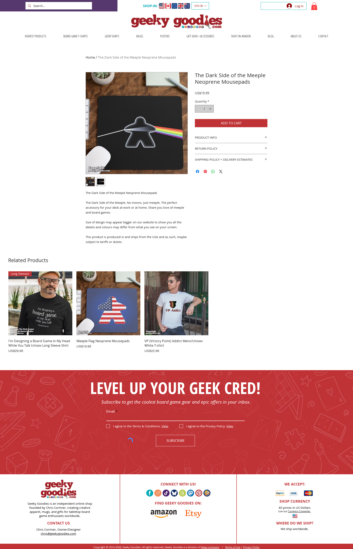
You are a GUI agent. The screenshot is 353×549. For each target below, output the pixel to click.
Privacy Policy (251, 547)
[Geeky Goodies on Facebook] (149, 493)
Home (90, 57)
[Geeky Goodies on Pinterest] (198, 493)
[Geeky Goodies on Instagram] (157, 493)
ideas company (210, 547)
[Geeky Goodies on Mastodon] (190, 493)
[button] (200, 6)
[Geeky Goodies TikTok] (166, 493)
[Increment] (210, 108)
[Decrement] (198, 108)
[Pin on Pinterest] (205, 171)
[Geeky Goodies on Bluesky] (174, 493)
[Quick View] (108, 303)
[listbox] (200, 6)
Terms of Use (232, 547)
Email (110, 411)
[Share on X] (220, 171)
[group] (176, 317)
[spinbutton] (204, 108)
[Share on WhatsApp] (213, 171)
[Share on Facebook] (197, 171)
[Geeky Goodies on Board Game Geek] (206, 493)
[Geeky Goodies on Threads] (182, 493)
